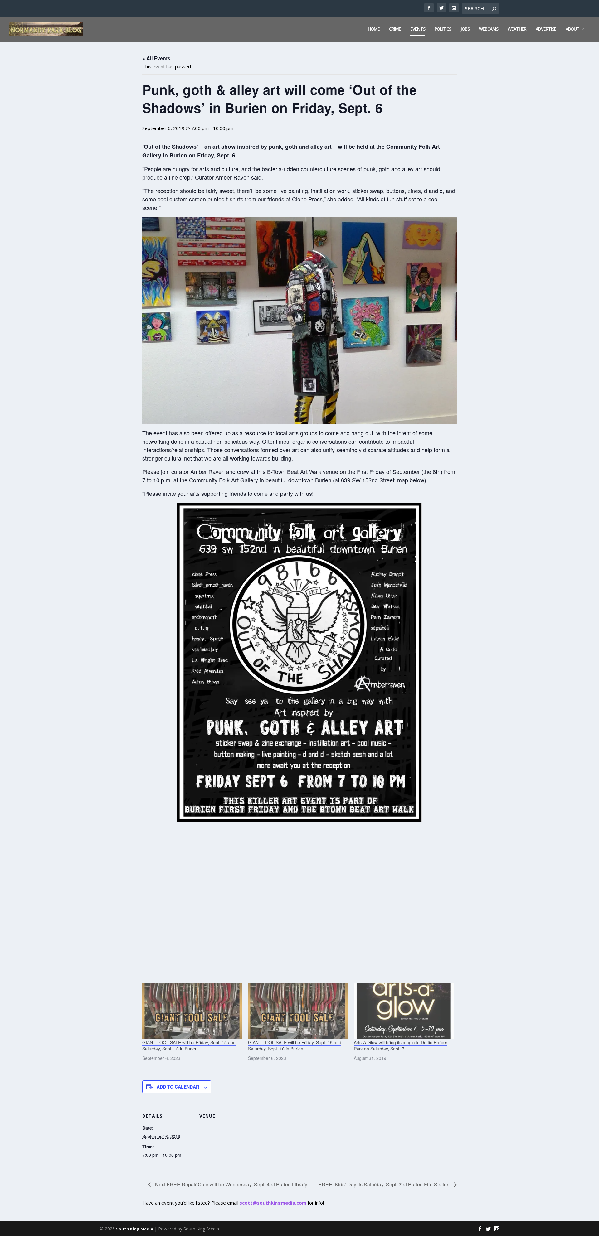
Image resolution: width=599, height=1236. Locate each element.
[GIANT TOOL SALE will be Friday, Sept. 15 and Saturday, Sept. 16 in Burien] (192, 1011)
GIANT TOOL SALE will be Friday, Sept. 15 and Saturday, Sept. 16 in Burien (189, 1045)
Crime (395, 29)
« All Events (156, 58)
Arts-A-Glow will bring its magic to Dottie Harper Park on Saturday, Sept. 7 (400, 1045)
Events (417, 29)
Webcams (488, 29)
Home (374, 29)
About (572, 29)
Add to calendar (178, 1087)
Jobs (465, 29)
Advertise (546, 29)
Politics (443, 29)
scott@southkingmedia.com (273, 1203)
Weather (517, 29)
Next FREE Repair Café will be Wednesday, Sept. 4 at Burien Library (230, 1184)
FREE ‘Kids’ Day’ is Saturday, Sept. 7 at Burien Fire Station (385, 1184)
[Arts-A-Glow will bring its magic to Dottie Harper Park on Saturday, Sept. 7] (403, 1011)
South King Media (134, 1229)
